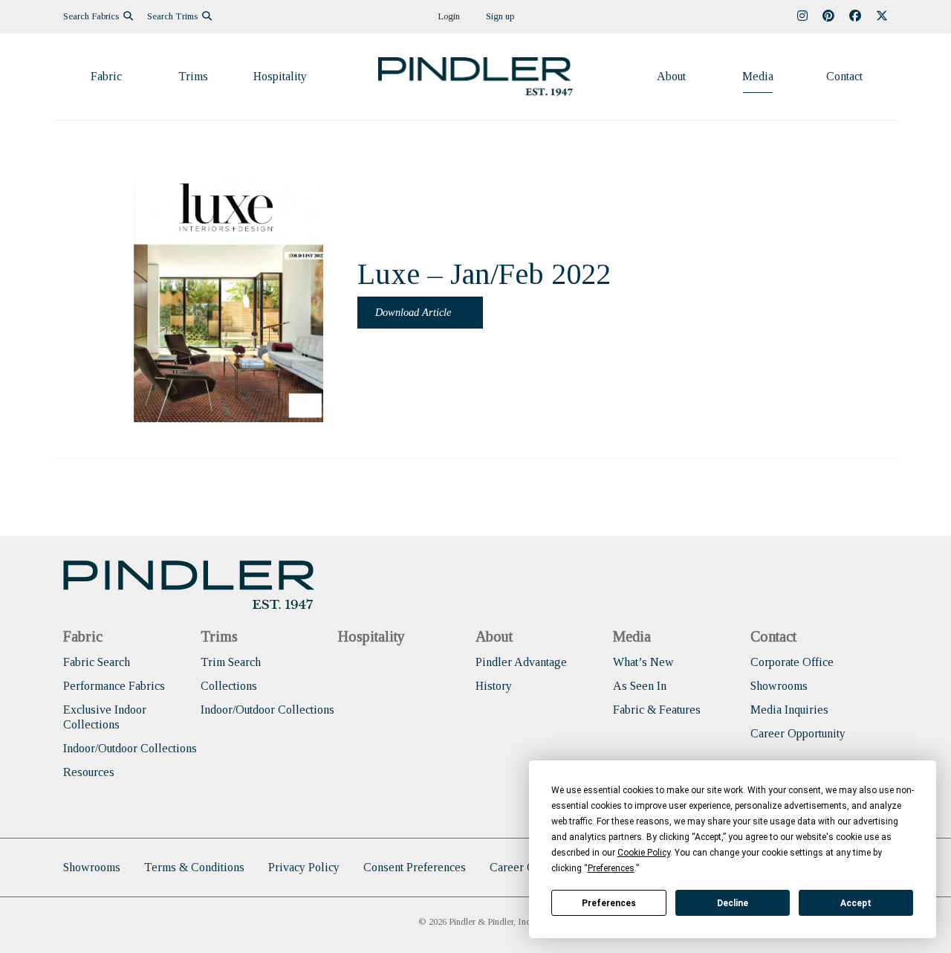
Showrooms (779, 685)
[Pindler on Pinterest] (828, 16)
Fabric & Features (657, 709)
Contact (844, 76)
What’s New (643, 662)
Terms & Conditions (194, 867)
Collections (229, 685)
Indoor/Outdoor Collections (130, 748)
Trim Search (231, 662)
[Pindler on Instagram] (802, 16)
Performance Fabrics (114, 685)
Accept (856, 903)
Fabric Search (96, 662)
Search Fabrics (92, 16)
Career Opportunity (797, 733)
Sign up (500, 16)
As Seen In (639, 685)
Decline (732, 903)
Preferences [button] (611, 868)
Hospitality (280, 76)
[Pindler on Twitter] (882, 16)
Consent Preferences (414, 867)
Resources (88, 772)
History (494, 685)
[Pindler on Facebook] (855, 16)
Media (757, 76)
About (671, 76)
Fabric (106, 76)
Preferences (609, 903)
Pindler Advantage (521, 662)
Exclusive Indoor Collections (104, 717)
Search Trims (173, 16)
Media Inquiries (789, 709)
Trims (193, 76)
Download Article (414, 312)
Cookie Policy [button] (643, 852)
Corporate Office (792, 662)
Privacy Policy (304, 867)
